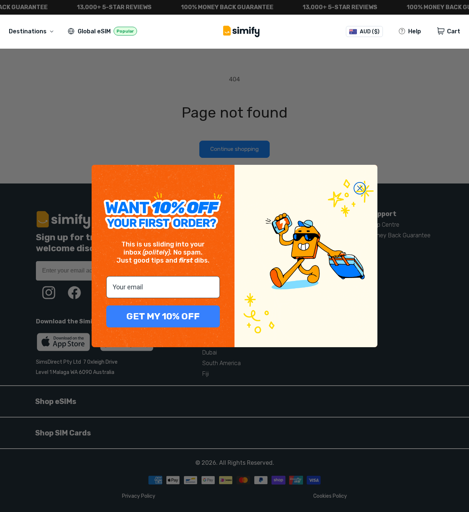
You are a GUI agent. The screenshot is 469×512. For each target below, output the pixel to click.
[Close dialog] (360, 188)
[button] (32, 31)
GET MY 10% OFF (163, 316)
